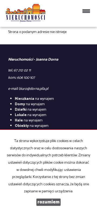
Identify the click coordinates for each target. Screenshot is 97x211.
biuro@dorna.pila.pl (33, 89)
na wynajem (34, 99)
